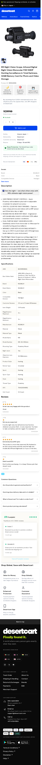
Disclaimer (8, 755)
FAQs (6, 758)
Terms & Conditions (11, 748)
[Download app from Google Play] (9, 742)
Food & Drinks (24, 17)
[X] (9, 664)
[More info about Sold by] (28, 134)
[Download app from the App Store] (23, 742)
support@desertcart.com (17, 713)
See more (5, 181)
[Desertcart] (8, 11)
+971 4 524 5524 (13, 721)
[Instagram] (5, 664)
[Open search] (29, 11)
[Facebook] (13, 664)
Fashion (34, 17)
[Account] (33, 11)
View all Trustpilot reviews (20, 559)
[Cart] (37, 11)
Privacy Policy (9, 751)
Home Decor (14, 17)
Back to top (20, 622)
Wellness (4, 17)
